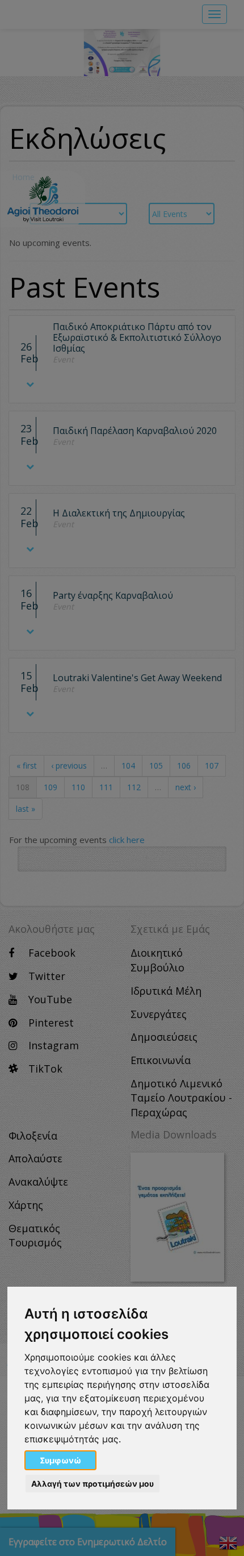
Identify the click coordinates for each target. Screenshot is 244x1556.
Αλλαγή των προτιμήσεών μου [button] (92, 1483)
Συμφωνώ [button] (60, 1460)
